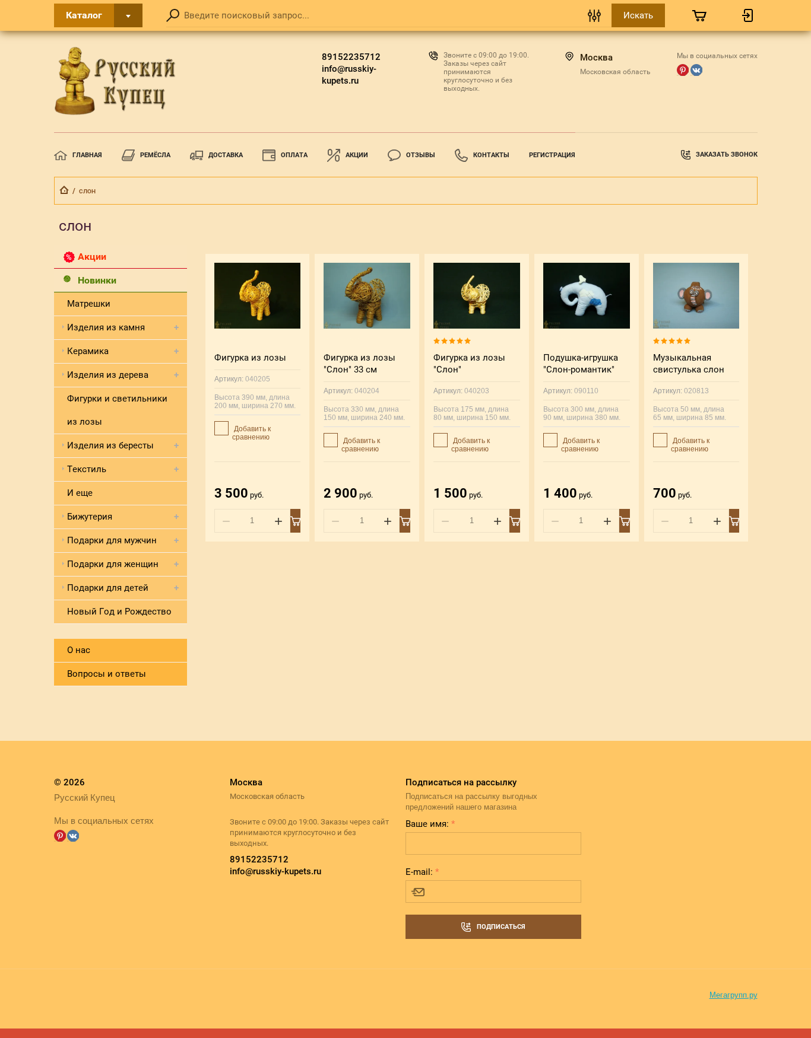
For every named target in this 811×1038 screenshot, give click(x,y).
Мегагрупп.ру (733, 995)
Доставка (225, 155)
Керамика (88, 351)
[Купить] (295, 521)
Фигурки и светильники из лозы (117, 410)
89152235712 (351, 57)
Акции (357, 155)
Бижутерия (89, 516)
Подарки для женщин (113, 564)
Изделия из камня (106, 327)
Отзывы (420, 155)
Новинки (97, 280)
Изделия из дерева (107, 375)
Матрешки (88, 303)
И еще (80, 493)
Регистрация (552, 155)
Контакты (491, 155)
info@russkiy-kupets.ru (349, 74)
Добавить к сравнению (251, 433)
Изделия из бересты (110, 445)
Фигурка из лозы (250, 357)
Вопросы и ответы (106, 673)
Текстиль (86, 469)
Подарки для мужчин (112, 540)
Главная (87, 155)
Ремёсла (155, 155)
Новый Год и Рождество (119, 611)
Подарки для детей (107, 587)
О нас (78, 650)
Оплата (294, 155)
